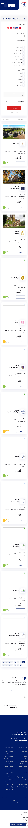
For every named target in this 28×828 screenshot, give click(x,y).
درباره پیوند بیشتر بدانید (14, 690)
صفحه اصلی (25, 811)
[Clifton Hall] (14, 132)
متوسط (20, 79)
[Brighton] (14, 445)
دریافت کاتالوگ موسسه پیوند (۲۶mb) (10, 706)
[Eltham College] (14, 266)
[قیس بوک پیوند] (12, 803)
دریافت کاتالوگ (23, 763)
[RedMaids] (14, 579)
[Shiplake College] (14, 624)
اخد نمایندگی (10, 779)
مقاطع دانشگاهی (23, 758)
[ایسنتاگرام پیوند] (9, 803)
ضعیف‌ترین (19, 85)
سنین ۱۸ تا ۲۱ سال (8, 756)
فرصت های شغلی (9, 782)
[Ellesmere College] (14, 355)
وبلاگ (11, 786)
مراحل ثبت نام (9, 761)
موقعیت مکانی (20, 40)
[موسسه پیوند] (24, 6)
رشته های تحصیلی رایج (21, 786)
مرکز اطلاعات (9, 789)
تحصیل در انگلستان (22, 766)
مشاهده (20, 162)
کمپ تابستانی (24, 782)
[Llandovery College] (14, 400)
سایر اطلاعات (14, 101)
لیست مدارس (25, 812)
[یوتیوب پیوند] (18, 803)
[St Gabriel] (14, 534)
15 (6, 665)
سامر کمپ (26, 816)
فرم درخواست (11, 6)
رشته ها (11, 763)
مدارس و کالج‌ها (23, 756)
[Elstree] (14, 311)
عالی (21, 73)
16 (9, 665)
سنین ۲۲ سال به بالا (8, 758)
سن (23, 90)
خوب (21, 76)
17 (12, 665)
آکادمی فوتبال (25, 817)
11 (18, 662)
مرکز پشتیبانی (9, 784)
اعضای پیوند (25, 822)
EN (5, 6)
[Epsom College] (14, 177)
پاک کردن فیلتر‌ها (14, 112)
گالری (27, 820)
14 (3, 665)
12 (20, 662)
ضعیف (20, 82)
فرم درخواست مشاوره (16, 824)
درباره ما (25, 753)
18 (15, 665)
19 (18, 665)
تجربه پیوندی (25, 819)
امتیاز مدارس (21, 70)
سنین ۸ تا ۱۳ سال (9, 751)
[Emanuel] (14, 221)
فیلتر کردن (14, 108)
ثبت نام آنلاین (10, 777)
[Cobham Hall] (14, 489)
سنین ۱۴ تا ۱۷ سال (8, 753)
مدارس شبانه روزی (22, 784)
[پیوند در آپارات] (15, 803)
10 (15, 662)
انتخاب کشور (21, 25)
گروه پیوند (24, 751)
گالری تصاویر (24, 761)
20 (20, 665)
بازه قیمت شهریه (20, 33)
